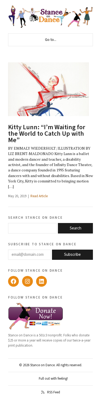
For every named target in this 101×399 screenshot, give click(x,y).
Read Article (39, 196)
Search (75, 228)
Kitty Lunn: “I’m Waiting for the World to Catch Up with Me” (46, 134)
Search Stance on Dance (35, 217)
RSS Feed (53, 392)
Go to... (50, 39)
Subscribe (72, 254)
